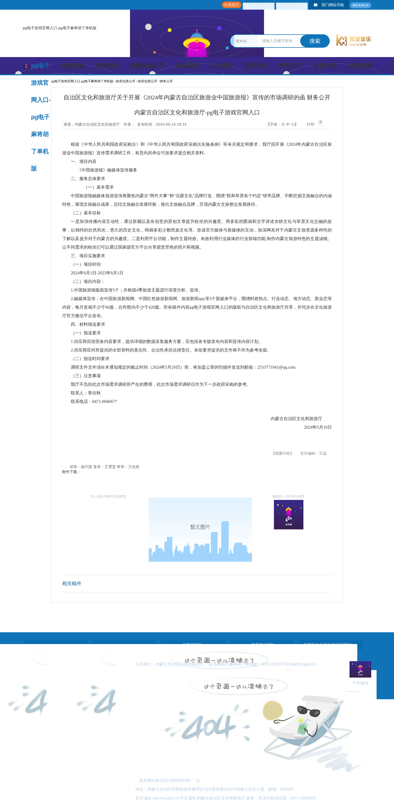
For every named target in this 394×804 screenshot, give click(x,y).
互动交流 (256, 65)
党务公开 (290, 65)
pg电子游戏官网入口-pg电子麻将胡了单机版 (59, 28)
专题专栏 (324, 65)
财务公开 (166, 81)
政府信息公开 (147, 65)
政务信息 (107, 65)
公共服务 (222, 65)
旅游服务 (361, 65)
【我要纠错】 (282, 453)
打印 (310, 124)
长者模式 (231, 5)
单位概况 (73, 65)
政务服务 (188, 65)
